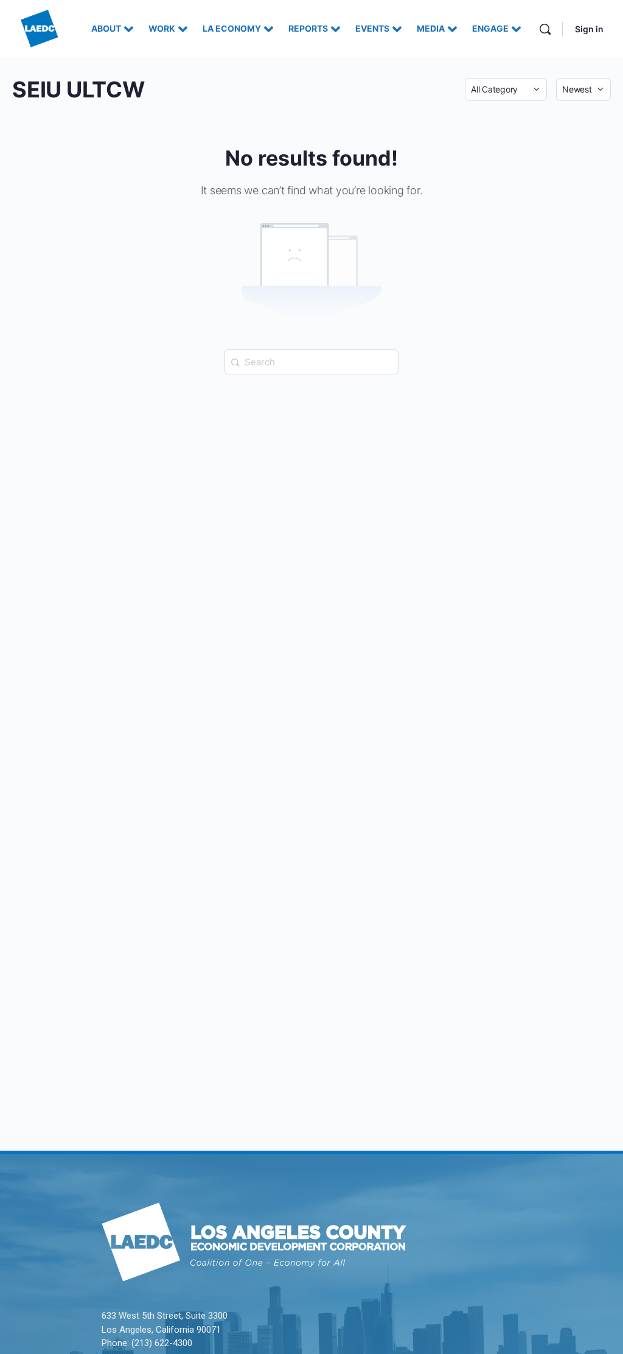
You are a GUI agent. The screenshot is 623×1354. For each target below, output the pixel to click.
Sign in (589, 29)
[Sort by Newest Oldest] (583, 89)
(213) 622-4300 (161, 1343)
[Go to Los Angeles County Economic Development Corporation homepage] (39, 28)
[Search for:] (311, 361)
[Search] (545, 29)
